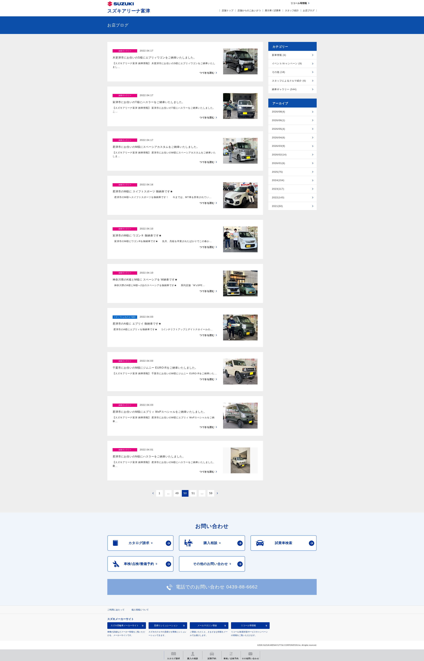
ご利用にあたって (116, 609)
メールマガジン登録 (207, 625)
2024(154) (278, 180)
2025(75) (277, 171)
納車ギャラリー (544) (284, 89)
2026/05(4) (278, 129)
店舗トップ (227, 10)
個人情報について (140, 609)
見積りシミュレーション (166, 625)
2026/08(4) (278, 111)
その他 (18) (278, 72)
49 (177, 493)
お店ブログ (309, 10)
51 (193, 493)
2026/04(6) (278, 137)
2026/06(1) (278, 120)
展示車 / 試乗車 (273, 10)
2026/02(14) (279, 154)
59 (210, 493)
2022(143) (278, 197)
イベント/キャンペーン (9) (287, 63)
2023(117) (278, 189)
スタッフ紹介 (292, 10)
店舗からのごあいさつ (249, 10)
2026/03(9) (278, 146)
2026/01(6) (278, 163)
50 (185, 493)
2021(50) (277, 206)
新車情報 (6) (279, 55)
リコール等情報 (248, 625)
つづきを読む (207, 72)
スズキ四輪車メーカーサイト (125, 625)
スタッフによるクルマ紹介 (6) (289, 80)
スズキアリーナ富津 (128, 10)
